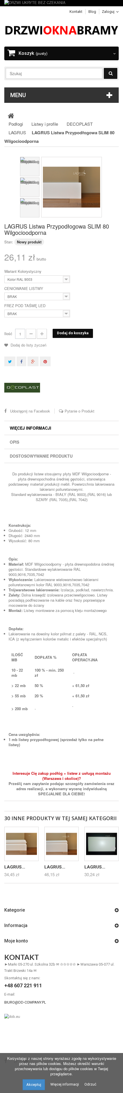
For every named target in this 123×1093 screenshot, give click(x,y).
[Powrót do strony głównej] (10, 115)
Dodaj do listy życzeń (27, 345)
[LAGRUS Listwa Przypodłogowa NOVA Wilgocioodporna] (101, 844)
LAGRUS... (14, 867)
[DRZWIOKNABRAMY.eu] (61, 29)
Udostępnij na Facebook (30, 411)
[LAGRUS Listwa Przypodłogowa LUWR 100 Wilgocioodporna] (21, 844)
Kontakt (76, 11)
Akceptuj (33, 1084)
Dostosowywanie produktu (41, 456)
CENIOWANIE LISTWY (24, 288)
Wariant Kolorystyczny (23, 271)
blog (92, 11)
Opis (14, 442)
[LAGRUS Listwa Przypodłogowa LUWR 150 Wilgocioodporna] (61, 844)
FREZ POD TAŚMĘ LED (25, 305)
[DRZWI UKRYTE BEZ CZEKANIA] (61, 3)
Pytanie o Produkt (79, 411)
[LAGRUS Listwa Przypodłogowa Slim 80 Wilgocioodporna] (71, 187)
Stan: (8, 242)
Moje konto (16, 941)
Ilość (8, 333)
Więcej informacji (30, 428)
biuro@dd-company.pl (25, 1002)
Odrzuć (90, 1084)
